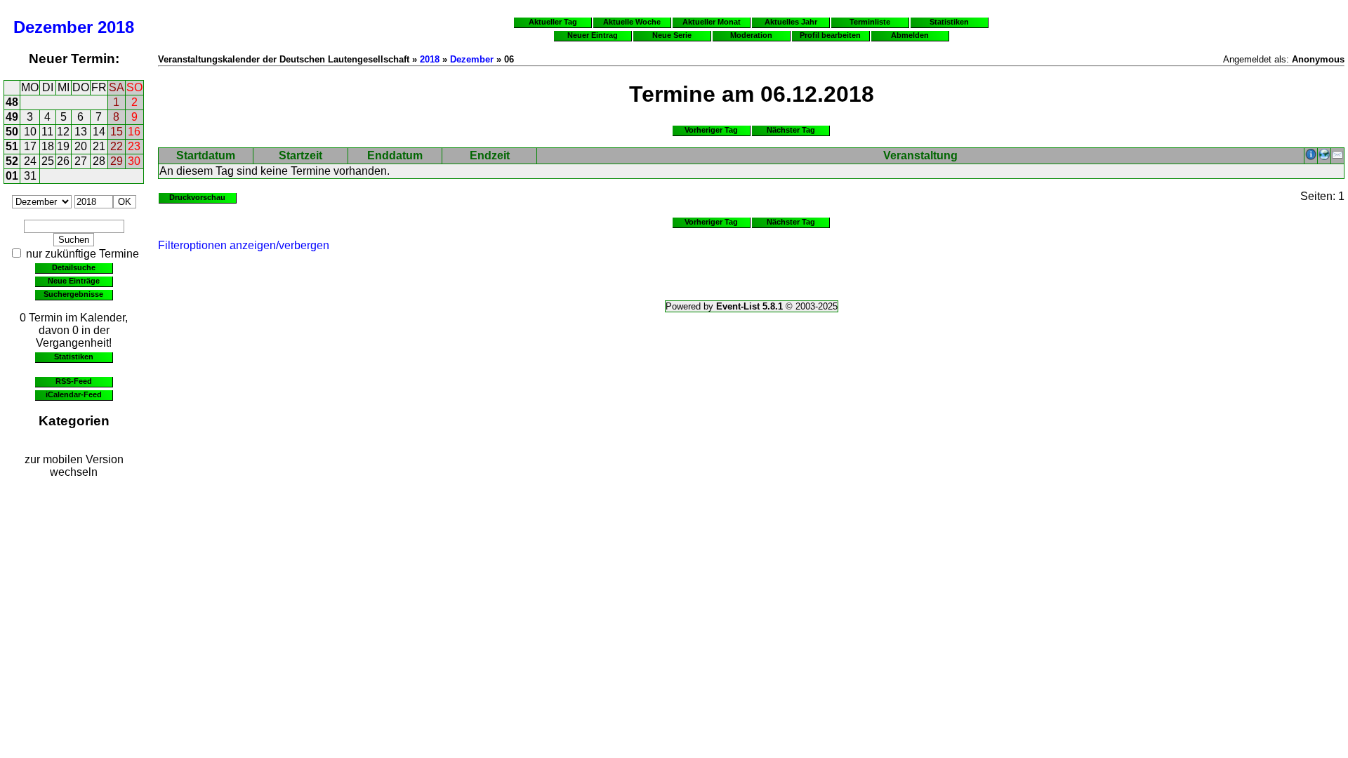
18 (47, 146)
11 (47, 132)
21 (99, 146)
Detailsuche (73, 267)
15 (116, 132)
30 (134, 161)
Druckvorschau (197, 197)
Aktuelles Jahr (791, 22)
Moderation (751, 35)
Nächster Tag (791, 130)
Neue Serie (672, 35)
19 (63, 146)
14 (99, 132)
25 (47, 161)
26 (63, 161)
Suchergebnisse (73, 294)
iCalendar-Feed (74, 394)
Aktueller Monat (711, 22)
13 (80, 132)
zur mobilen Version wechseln (74, 465)
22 (116, 146)
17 (30, 146)
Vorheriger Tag (711, 130)
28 (99, 161)
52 (12, 161)
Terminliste (870, 22)
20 (80, 146)
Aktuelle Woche (632, 22)
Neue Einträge (74, 281)
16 (134, 132)
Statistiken (73, 356)
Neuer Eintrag (592, 35)
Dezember (53, 27)
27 (80, 161)
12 (63, 132)
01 (12, 176)
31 (30, 176)
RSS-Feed (73, 381)
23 (134, 146)
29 (116, 161)
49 (12, 117)
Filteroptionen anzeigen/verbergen (243, 245)
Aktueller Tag (553, 22)
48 (12, 102)
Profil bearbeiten (830, 35)
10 (30, 132)
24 (30, 161)
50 (12, 132)
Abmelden (910, 35)
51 (12, 146)
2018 (116, 27)
